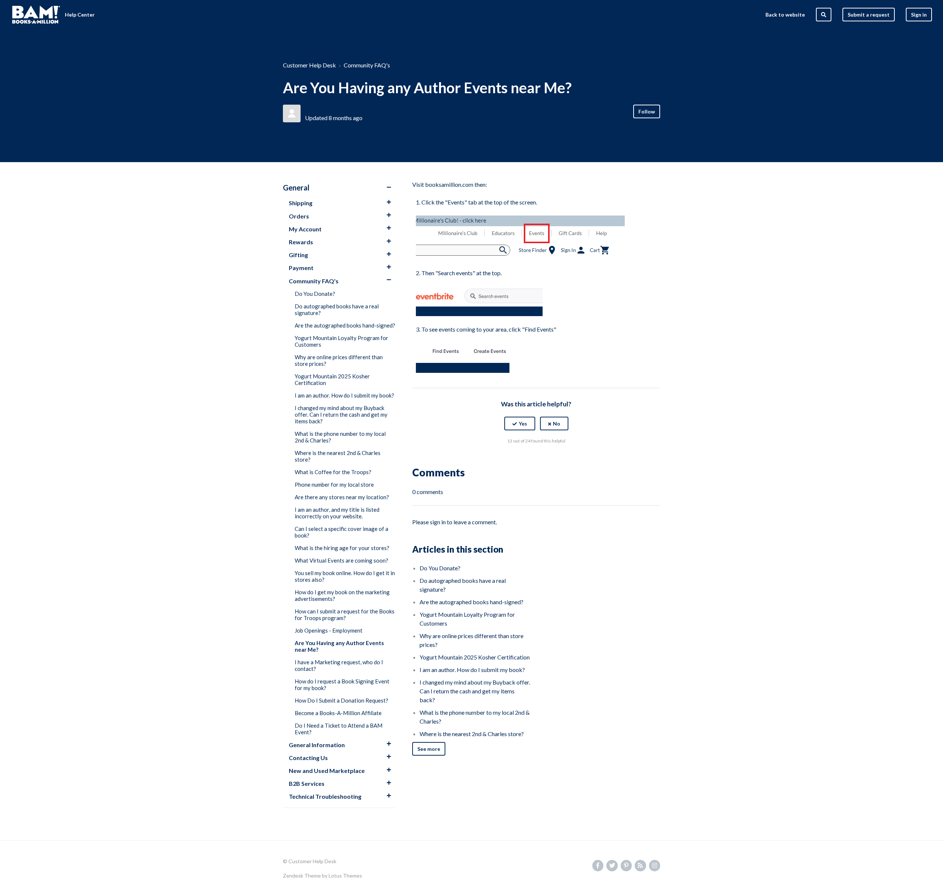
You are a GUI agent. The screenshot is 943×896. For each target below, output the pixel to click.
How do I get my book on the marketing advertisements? (342, 595)
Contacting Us (308, 757)
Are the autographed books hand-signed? (345, 325)
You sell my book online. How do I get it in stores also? (345, 576)
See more (428, 749)
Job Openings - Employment (328, 630)
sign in (438, 521)
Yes (523, 423)
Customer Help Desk (309, 65)
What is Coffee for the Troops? (333, 472)
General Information (317, 744)
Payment (301, 267)
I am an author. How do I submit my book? (344, 395)
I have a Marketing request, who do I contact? (339, 665)
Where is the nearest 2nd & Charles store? (338, 456)
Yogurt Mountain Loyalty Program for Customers (341, 341)
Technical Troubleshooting (325, 796)
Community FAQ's (367, 65)
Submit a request (869, 14)
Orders (299, 216)
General (296, 187)
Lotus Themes (345, 875)
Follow (646, 111)
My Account (305, 228)
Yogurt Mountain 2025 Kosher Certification (332, 379)
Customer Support (331, 108)
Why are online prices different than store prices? (339, 360)
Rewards (301, 241)
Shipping (300, 202)
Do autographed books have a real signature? (337, 309)
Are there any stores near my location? (342, 497)
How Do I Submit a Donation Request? (341, 700)
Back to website (785, 14)
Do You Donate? (315, 293)
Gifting (298, 254)
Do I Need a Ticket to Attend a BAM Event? (338, 728)
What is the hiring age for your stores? (342, 548)
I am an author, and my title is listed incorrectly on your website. (337, 512)
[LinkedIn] (552, 459)
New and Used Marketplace (327, 770)
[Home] (36, 15)
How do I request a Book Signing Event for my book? (342, 684)
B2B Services (307, 783)
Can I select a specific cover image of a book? (341, 532)
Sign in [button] (919, 14)
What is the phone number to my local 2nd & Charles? (340, 437)
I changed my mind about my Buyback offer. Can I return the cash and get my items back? (341, 414)
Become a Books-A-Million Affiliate (338, 713)
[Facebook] (520, 459)
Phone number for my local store (334, 484)
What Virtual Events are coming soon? (341, 560)
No (556, 423)
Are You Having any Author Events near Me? (339, 646)
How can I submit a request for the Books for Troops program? (345, 614)
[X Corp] (536, 459)
